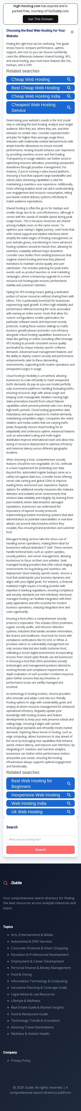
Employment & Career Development (37, 961)
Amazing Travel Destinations (32, 1027)
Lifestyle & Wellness (25, 1001)
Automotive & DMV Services (31, 941)
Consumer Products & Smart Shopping (39, 948)
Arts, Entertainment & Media (32, 935)
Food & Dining (21, 974)
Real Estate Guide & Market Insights (37, 1007)
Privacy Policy (21, 1060)
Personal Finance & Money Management (41, 968)
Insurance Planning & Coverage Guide (39, 987)
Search (40, 849)
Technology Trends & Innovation (35, 1020)
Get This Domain (40, 19)
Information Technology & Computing (39, 981)
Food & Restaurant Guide (29, 1014)
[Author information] (72, 32)
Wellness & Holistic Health (30, 1034)
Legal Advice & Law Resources (33, 994)
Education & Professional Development (40, 954)
